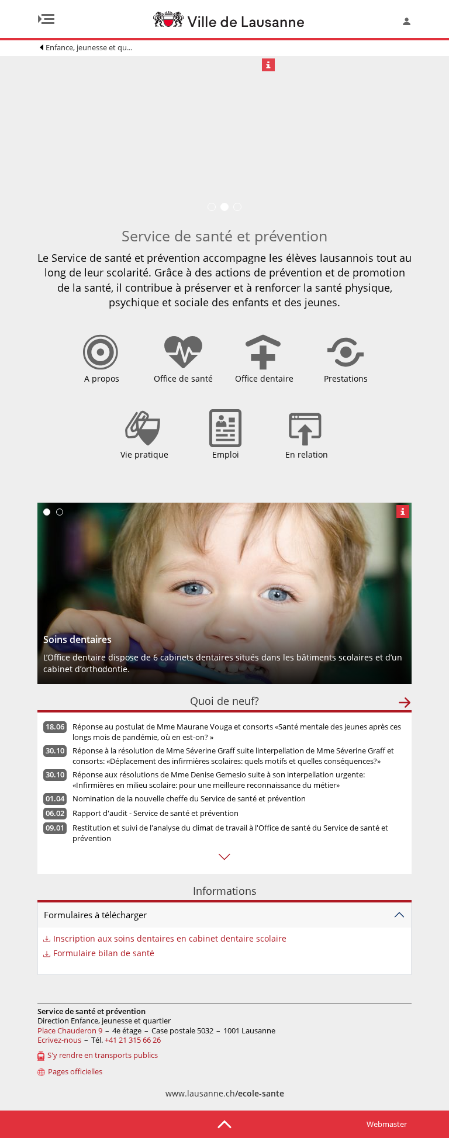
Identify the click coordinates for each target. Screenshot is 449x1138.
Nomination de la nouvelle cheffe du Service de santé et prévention (189, 798)
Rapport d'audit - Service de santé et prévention (155, 813)
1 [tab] (46, 512)
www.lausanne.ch (224, 1093)
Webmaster (387, 1124)
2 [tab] (59, 512)
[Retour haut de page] (224, 1123)
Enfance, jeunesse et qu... (89, 47)
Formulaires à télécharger (95, 915)
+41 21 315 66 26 (133, 1040)
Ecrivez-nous (59, 1040)
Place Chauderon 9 (69, 1030)
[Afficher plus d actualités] (224, 857)
